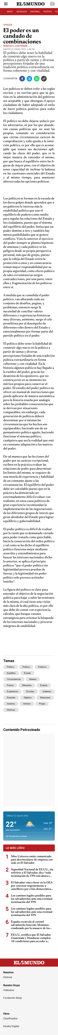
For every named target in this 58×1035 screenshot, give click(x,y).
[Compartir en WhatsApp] (36, 78)
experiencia (12, 691)
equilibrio (11, 673)
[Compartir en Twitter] (29, 78)
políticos (42, 667)
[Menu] (5, 4)
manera (32, 679)
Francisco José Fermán (15, 46)
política (26, 667)
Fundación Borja (12, 997)
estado (27, 673)
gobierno (47, 691)
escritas (30, 691)
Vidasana (8, 990)
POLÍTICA (48, 11)
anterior (26, 704)
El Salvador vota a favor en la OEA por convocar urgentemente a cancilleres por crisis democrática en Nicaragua (31, 886)
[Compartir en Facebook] (22, 78)
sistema (11, 704)
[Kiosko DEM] (52, 4)
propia (42, 704)
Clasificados (10, 1018)
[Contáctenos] (29, 1007)
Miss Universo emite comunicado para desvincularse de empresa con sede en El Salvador (32, 859)
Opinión (7, 25)
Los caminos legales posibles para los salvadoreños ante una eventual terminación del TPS (31, 899)
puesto (10, 685)
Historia (7, 977)
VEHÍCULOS (21, 11)
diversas (11, 710)
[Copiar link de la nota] (44, 78)
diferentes (27, 685)
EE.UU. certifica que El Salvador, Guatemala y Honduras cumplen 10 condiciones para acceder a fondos (31, 938)
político (10, 667)
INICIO (10, 11)
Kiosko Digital (11, 1026)
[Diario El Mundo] (30, 7)
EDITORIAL (35, 11)
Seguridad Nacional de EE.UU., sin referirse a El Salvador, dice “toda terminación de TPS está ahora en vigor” (32, 873)
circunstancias (14, 679)
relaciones (45, 697)
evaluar (43, 685)
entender (11, 697)
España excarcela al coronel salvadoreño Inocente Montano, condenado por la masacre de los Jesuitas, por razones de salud (30, 925)
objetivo (28, 697)
